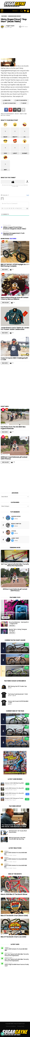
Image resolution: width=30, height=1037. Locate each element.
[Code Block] (15, 208)
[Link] (17, 208)
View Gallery (5, 302)
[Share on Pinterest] (10, 110)
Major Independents (8, 114)
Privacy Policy (20, 1026)
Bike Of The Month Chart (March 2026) (14, 916)
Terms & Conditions (11, 1026)
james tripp (15, 538)
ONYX (17, 114)
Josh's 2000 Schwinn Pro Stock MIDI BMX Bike (15, 788)
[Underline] (6, 208)
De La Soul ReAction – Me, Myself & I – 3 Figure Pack (19, 622)
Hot (3, 409)
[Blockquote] (13, 208)
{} (18, 208)
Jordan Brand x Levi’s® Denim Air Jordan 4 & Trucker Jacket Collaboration (15, 328)
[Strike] (8, 208)
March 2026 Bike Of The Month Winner (14, 894)
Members (15, 11)
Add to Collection (10, 103)
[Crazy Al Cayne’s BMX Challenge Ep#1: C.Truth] (15, 346)
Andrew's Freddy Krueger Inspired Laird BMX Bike (17, 733)
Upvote (13, 182)
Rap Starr (24, 114)
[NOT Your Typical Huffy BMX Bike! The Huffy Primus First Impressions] (15, 556)
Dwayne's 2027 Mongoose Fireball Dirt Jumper (16, 662)
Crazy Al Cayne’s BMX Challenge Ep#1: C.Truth (14, 359)
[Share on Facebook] (6, 110)
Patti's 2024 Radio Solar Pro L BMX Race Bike (17, 745)
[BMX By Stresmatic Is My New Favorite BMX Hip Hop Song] (4, 839)
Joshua (13, 531)
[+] (21, 208)
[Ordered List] (10, 208)
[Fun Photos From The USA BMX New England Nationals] (15, 417)
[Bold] (2, 208)
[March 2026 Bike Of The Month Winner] (15, 884)
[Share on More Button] (23, 110)
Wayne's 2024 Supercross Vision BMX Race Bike (17, 674)
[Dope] (6, 436)
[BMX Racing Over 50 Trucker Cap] (4, 687)
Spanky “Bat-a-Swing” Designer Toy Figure (18, 630)
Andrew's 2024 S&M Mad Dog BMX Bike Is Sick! (17, 651)
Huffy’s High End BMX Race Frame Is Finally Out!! (17, 965)
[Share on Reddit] (15, 110)
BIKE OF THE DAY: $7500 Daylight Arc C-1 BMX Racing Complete (15, 265)
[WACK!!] (6, 241)
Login (27, 195)
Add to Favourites (21, 100)
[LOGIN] (28, 11)
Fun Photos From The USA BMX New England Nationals (13, 428)
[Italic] (4, 208)
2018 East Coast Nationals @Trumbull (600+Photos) (14, 458)
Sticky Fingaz (6, 115)
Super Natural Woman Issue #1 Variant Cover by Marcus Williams (14, 298)
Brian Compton (16, 523)
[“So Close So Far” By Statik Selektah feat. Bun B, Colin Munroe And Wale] (15, 818)
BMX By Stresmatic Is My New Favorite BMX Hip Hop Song (17, 838)
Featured (13, 239)
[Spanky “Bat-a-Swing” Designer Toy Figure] (4, 631)
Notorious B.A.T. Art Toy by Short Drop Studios (18, 831)
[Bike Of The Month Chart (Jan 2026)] (15, 927)
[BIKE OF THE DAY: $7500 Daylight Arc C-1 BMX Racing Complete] (15, 252)
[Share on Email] (19, 110)
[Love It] (3, 241)
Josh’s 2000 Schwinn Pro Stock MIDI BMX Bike (15, 853)
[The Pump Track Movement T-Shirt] (4, 695)
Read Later (7, 100)
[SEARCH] (21, 11)
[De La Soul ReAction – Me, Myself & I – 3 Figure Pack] (4, 624)
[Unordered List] (11, 208)
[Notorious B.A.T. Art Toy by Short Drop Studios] (4, 832)
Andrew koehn (15, 516)
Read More (5, 269)
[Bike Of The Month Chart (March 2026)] (15, 906)
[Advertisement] (15, 385)
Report (24, 103)
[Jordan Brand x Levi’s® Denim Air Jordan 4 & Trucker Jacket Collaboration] (15, 316)
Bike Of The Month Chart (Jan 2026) (13, 937)
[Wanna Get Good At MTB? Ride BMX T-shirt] (4, 703)
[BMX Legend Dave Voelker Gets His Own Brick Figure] (15, 610)
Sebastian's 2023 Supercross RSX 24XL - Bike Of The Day (17, 722)
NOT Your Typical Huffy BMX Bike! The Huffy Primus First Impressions (15, 565)
